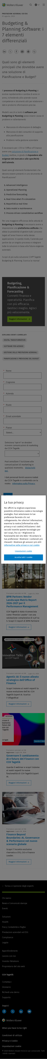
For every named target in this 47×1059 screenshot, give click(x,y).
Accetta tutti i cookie (24, 557)
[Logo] (13, 4)
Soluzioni (6, 917)
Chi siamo (6, 898)
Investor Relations (10, 961)
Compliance (7, 937)
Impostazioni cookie (23, 551)
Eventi (5, 908)
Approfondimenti (10, 951)
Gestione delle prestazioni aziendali (20, 352)
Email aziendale (12, 416)
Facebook (4, 1011)
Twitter (13, 1011)
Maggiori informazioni (18, 319)
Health (5, 922)
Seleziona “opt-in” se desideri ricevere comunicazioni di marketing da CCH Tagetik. (21, 445)
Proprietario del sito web (13, 966)
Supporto (6, 997)
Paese (7, 428)
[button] (4, 52)
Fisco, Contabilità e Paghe (14, 927)
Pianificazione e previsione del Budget (21, 359)
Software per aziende (13, 346)
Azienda (8, 393)
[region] (23, 529)
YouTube (29, 1011)
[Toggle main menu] (43, 4)
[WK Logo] (12, 1020)
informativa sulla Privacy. (23, 483)
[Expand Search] (30, 4)
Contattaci (6, 982)
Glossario (6, 987)
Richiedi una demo (10, 992)
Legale (5, 942)
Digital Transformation (14, 340)
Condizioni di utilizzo (12, 1035)
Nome (7, 371)
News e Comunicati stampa (14, 903)
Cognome (9, 382)
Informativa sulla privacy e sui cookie (22, 545)
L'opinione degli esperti (19, 886)
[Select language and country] (37, 4)
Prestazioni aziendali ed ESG (15, 932)
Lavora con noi (9, 956)
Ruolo (7, 405)
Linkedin (21, 1011)
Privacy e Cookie (10, 1041)
